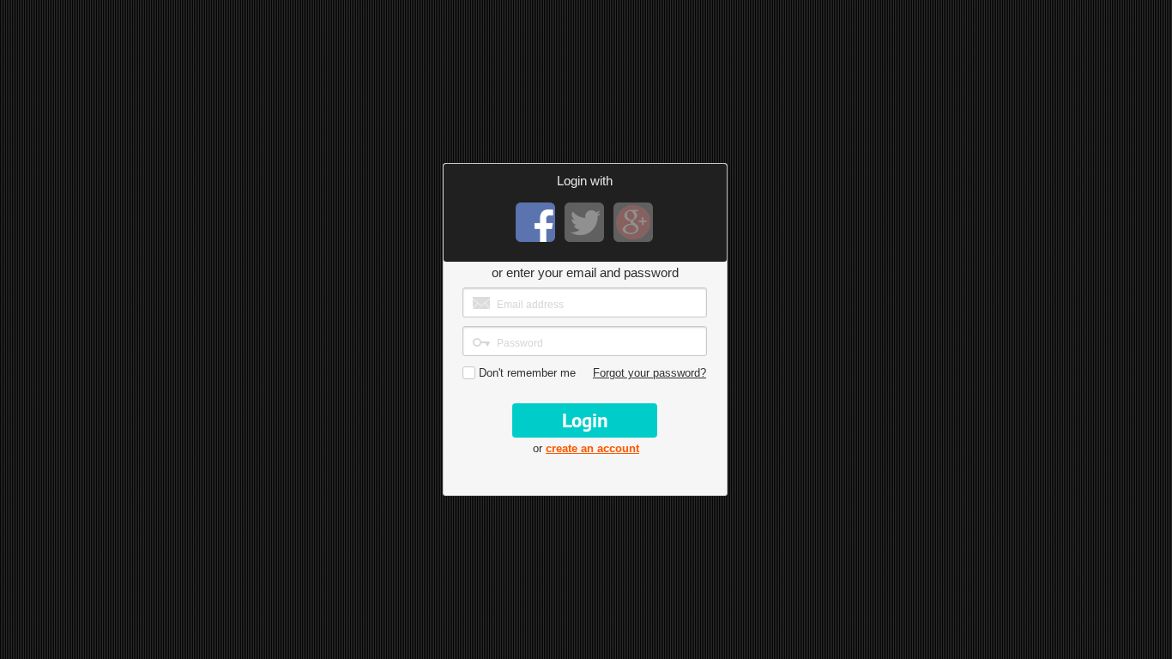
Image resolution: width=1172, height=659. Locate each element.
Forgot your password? (649, 372)
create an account (592, 448)
